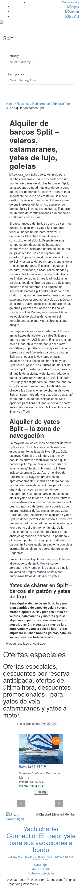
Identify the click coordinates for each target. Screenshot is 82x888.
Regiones (23, 103)
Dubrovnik (44, 468)
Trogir (29, 572)
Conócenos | (70, 2)
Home (10, 103)
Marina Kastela (47, 572)
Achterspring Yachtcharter (56, 884)
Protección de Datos (41, 873)
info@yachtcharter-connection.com (53, 858)
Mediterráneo (41, 103)
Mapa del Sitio (41, 869)
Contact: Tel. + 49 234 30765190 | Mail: (30, 856)
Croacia (43, 192)
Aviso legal (41, 865)
